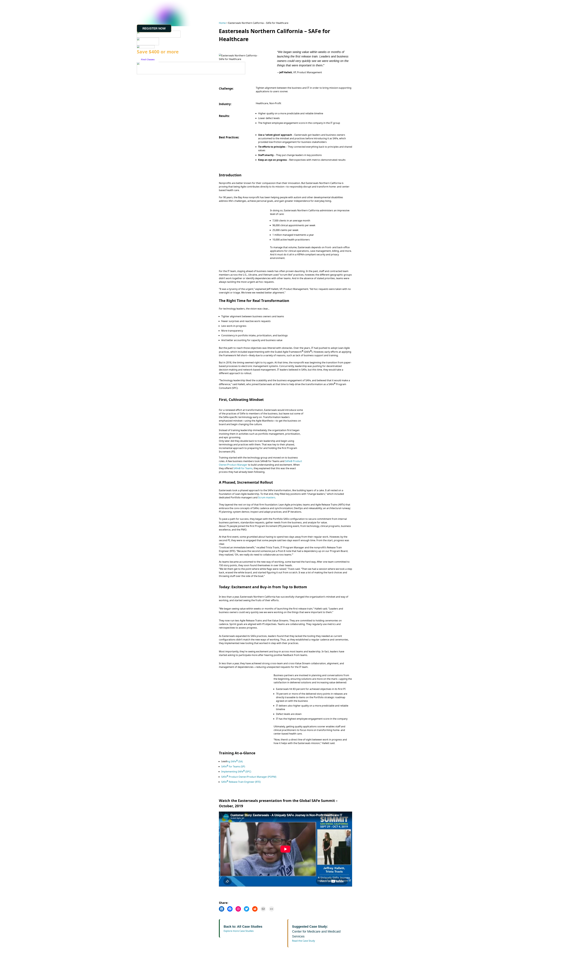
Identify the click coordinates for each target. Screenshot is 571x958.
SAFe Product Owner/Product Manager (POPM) (248, 776)
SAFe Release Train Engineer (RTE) (241, 781)
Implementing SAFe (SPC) (236, 771)
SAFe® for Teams (242, 468)
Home (222, 23)
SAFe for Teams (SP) (233, 766)
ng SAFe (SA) (235, 761)
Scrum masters (266, 497)
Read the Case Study (303, 940)
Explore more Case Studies (239, 931)
